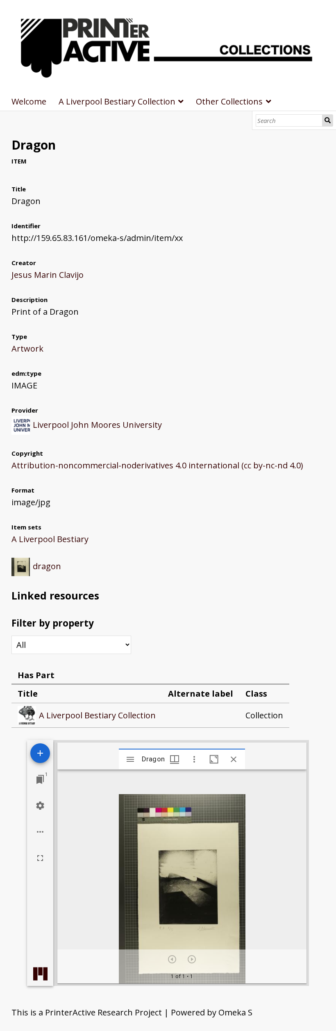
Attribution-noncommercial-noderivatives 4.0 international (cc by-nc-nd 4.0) (157, 465)
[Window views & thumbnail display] (174, 759)
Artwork (27, 348)
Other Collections (229, 101)
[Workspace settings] (40, 805)
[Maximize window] (214, 759)
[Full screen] (40, 858)
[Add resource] (40, 753)
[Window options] (194, 759)
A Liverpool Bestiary (50, 539)
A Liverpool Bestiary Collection (117, 101)
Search (327, 120)
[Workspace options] (40, 832)
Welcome (28, 101)
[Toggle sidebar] (130, 759)
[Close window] (233, 759)
